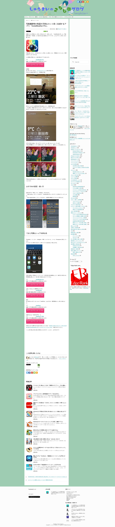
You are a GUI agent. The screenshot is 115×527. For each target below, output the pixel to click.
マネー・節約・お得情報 (76, 199)
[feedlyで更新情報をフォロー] (85, 2)
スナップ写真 (74, 178)
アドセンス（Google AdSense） (80, 189)
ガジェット (73, 170)
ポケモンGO (73, 198)
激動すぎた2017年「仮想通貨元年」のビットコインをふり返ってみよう (82, 97)
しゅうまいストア (69, 492)
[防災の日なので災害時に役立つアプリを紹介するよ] (29, 435)
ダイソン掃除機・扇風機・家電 (79, 216)
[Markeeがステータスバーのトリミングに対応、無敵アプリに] (29, 426)
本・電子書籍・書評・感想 (76, 239)
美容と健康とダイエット (76, 250)
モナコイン (75, 237)
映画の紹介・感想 (75, 232)
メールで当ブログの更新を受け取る (73, 494)
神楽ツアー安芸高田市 (77, 209)
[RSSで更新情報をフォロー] (87, 2)
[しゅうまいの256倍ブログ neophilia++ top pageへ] (57, 9)
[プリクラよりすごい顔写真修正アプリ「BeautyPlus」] (29, 398)
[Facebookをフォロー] (80, 2)
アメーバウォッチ (75, 160)
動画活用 (75, 196)
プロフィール (31, 16)
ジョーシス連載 (74, 176)
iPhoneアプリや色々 (61, 29)
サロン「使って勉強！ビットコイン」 (56, 16)
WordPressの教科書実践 (78, 186)
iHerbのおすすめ (76, 245)
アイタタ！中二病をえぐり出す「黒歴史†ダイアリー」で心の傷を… (49, 385)
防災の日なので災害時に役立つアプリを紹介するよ (45, 430)
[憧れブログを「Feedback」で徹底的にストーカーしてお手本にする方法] (29, 461)
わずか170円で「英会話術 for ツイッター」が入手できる (47, 464)
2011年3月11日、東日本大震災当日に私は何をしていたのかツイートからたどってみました (47, 476)
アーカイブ (72, 261)
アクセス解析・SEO (77, 188)
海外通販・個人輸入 (75, 244)
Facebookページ (32, 489)
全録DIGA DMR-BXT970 (78, 221)
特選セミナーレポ (69, 498)
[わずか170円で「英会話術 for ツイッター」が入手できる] (29, 469)
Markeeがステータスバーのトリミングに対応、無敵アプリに (48, 421)
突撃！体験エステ (76, 252)
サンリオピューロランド (78, 207)
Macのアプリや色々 (75, 157)
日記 (72, 230)
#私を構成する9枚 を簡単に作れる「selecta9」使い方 (46, 439)
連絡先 (36, 16)
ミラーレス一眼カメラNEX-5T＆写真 (81, 167)
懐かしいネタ (74, 226)
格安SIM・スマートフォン (76, 240)
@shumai (36, 357)
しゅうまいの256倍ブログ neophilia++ (33, 1)
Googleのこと (74, 147)
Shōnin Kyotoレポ (76, 154)
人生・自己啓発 (74, 211)
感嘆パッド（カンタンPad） (79, 173)
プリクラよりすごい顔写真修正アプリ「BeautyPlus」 (46, 393)
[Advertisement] (36, 341)
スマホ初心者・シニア (75, 180)
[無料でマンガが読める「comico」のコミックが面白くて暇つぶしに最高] (29, 407)
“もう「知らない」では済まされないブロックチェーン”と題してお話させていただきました (82, 112)
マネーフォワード (76, 201)
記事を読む (35, 390)
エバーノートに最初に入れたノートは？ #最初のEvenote (40, 479)
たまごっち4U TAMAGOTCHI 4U (80, 214)
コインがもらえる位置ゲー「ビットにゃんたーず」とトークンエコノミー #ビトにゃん (82, 77)
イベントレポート (75, 162)
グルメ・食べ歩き (75, 175)
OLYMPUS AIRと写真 (77, 165)
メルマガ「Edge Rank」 (43, 16)
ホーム (26, 16)
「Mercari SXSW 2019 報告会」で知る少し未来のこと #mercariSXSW (82, 82)
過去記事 (73, 253)
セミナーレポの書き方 (75, 181)
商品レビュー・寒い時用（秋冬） (80, 222)
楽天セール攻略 (76, 202)
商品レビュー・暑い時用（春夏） (80, 224)
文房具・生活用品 (75, 227)
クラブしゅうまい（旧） (69, 16)
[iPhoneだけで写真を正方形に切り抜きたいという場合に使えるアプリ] (29, 416)
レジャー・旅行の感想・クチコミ (78, 206)
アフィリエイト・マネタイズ (79, 191)
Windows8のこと (74, 159)
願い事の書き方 (73, 134)
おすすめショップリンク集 (71, 491)
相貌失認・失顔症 (75, 248)
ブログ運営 (75, 194)
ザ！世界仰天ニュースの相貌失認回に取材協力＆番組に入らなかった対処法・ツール (82, 72)
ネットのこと (74, 183)
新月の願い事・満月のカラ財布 (77, 229)
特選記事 (68, 499)
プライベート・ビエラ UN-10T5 (80, 219)
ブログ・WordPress (77, 193)
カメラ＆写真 (74, 164)
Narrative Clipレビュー (77, 171)
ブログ (72, 184)
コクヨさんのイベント (41, 70)
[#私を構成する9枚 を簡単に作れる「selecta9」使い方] (29, 444)
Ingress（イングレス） (76, 149)
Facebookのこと (74, 146)
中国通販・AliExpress (77, 247)
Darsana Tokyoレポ (77, 151)
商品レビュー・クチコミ (76, 212)
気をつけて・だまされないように (78, 242)
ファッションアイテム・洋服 (79, 217)
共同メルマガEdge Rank (71, 497)
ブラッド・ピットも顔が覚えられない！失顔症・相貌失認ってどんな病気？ (78, 510)
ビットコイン (76, 235)
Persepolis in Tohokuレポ (78, 152)
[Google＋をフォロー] (83, 2)
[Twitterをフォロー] (78, 2)
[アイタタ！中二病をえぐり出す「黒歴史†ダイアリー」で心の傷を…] (29, 390)
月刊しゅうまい (76, 255)
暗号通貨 (73, 234)
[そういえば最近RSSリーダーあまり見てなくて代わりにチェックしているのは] (29, 452)
